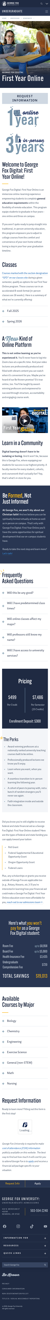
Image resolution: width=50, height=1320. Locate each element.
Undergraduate (12, 11)
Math (10, 1073)
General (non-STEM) (19, 1062)
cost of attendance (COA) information (21, 1148)
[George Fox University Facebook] (4, 1226)
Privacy (5, 1283)
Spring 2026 (14, 321)
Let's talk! (7, 554)
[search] (45, 1264)
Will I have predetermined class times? (26, 606)
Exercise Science (17, 1052)
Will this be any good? (20, 592)
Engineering (14, 1041)
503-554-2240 (39, 1211)
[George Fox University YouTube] (45, 1226)
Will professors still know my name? (24, 637)
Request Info (12, 1183)
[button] (41, 3)
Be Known (10, 1275)
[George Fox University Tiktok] (31, 1226)
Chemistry (13, 1031)
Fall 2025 (13, 311)
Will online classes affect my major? (24, 622)
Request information (25, 98)
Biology (11, 1021)
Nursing (12, 1083)
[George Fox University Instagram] (18, 1226)
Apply (37, 1183)
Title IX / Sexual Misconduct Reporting (21, 1298)
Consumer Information (13, 1288)
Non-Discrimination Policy (15, 1293)
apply (31, 1161)
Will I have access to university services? (25, 653)
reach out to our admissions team (23, 902)
